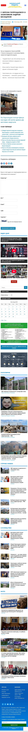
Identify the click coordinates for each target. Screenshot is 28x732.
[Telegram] (10, 704)
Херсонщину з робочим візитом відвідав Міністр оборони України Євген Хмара (18, 565)
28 (5, 316)
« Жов (2, 320)
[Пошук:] (12, 287)
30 (13, 316)
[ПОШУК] (25, 287)
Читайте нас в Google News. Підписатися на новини (14, 347)
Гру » (5, 320)
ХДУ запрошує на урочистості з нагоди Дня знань (13, 391)
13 (1, 311)
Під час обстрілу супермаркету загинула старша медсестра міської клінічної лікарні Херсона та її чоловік (13, 149)
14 (5, 311)
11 (20, 309)
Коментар (4, 178)
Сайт (2, 210)
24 (16, 314)
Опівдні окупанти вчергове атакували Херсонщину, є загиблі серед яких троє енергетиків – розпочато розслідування (13, 132)
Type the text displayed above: (14, 221)
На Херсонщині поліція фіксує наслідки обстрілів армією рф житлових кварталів (12, 120)
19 (24, 311)
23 (13, 314)
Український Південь (14, 4)
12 (24, 309)
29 (9, 316)
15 (9, 311)
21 (5, 314)
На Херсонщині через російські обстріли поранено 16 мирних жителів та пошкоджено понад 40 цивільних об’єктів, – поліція (14, 457)
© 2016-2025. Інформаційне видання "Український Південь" (14, 728)
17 (16, 311)
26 (24, 314)
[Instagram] (5, 704)
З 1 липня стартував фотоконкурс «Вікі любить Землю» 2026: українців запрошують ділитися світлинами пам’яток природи (13, 655)
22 (9, 314)
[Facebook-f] (3, 704)
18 (20, 311)
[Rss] (13, 704)
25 (20, 314)
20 (2, 314)
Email (2, 204)
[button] (25, 5)
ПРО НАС (14, 281)
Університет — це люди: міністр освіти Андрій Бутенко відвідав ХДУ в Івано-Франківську (18, 556)
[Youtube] (8, 704)
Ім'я (2, 198)
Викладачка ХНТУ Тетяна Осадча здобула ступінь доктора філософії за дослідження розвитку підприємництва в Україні (17, 479)
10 (16, 309)
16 (13, 311)
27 (1, 316)
